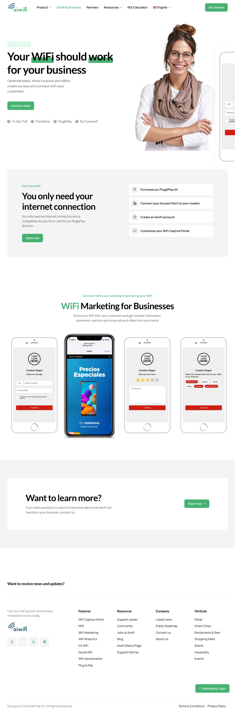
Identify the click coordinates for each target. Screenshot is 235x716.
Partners (92, 7)
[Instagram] (33, 642)
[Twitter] (22, 642)
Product (42, 7)
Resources (111, 7)
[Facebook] (12, 642)
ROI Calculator (137, 7)
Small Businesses (69, 7)
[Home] (17, 7)
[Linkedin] (44, 642)
